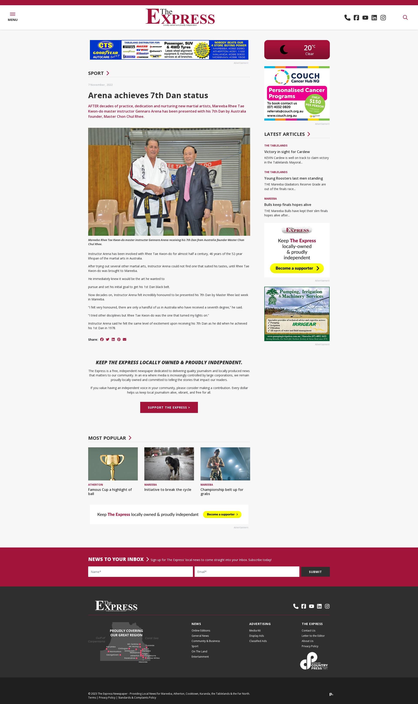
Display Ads (256, 636)
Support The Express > (169, 407)
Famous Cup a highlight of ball (110, 491)
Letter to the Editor (313, 636)
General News (200, 636)
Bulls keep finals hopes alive (287, 204)
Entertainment (200, 657)
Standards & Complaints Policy (137, 697)
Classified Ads (258, 641)
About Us (307, 641)
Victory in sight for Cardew (287, 151)
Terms (92, 697)
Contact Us (308, 630)
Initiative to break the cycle (167, 489)
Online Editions (201, 630)
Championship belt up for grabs (222, 491)
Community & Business (206, 641)
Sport (96, 73)
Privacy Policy (310, 646)
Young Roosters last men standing (293, 178)
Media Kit (255, 630)
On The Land (199, 651)
